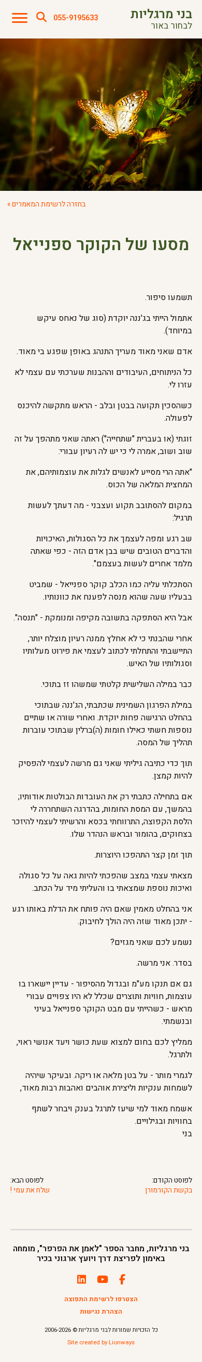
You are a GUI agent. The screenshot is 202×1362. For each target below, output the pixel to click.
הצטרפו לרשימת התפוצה (101, 1299)
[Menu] (20, 18)
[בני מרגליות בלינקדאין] (81, 1280)
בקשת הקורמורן (168, 1191)
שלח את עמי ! (30, 1191)
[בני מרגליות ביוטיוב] (102, 1280)
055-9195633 (75, 17)
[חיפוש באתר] (41, 17)
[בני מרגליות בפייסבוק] (122, 1280)
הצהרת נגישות (101, 1311)
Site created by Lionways (101, 1342)
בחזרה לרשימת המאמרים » (46, 204)
